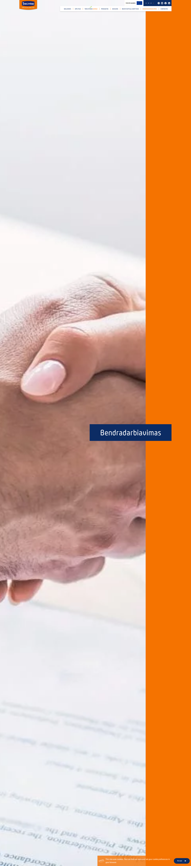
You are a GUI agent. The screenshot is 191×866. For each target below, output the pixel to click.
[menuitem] (146, 3)
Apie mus (78, 9)
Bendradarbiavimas (150, 9)
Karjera (115, 9)
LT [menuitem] (153, 3)
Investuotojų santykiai (130, 9)
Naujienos (67, 9)
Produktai (104, 9)
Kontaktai (164, 9)
